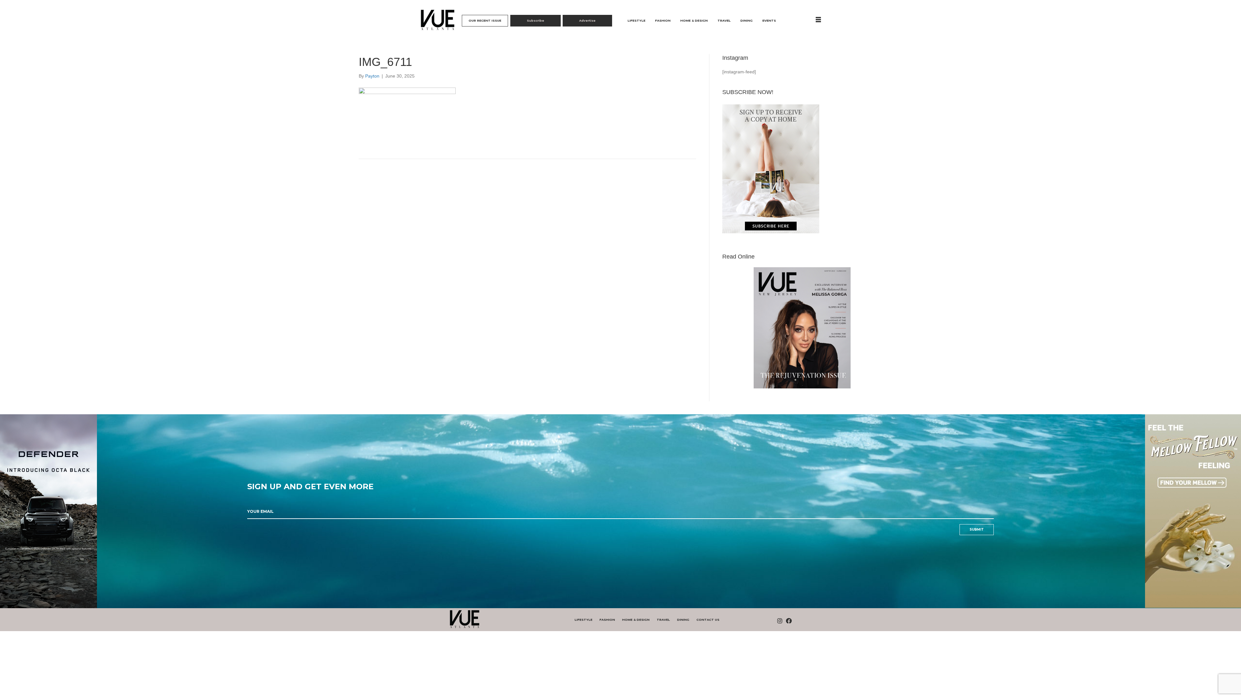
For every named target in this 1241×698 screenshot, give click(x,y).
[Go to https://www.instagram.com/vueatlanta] (780, 621)
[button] (485, 20)
